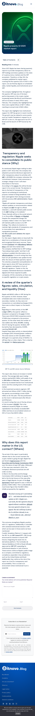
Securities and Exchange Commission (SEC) (17, 463)
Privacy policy (6, 692)
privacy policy (26, 638)
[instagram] (6, 703)
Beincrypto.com (18, 342)
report (16, 186)
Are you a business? (8, 682)
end (22, 314)
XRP (3, 177)
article (7, 342)
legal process (15, 461)
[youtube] (13, 703)
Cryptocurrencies (9, 42)
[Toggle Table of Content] (18, 60)
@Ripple (29, 504)
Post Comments (17, 608)
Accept (18, 713)
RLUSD (16, 404)
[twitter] (16, 703)
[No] (33, 711)
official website (7, 255)
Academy (5, 678)
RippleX (26, 216)
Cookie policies (6, 696)
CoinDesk (10, 244)
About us (4, 685)
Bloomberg (22, 244)
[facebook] (3, 703)
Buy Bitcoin (5, 674)
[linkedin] (10, 703)
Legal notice (5, 689)
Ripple (18, 216)
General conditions (7, 700)
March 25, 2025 (14, 517)
